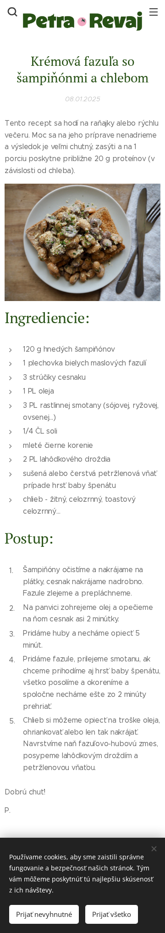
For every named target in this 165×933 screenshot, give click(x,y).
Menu (153, 11)
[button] (11, 11)
